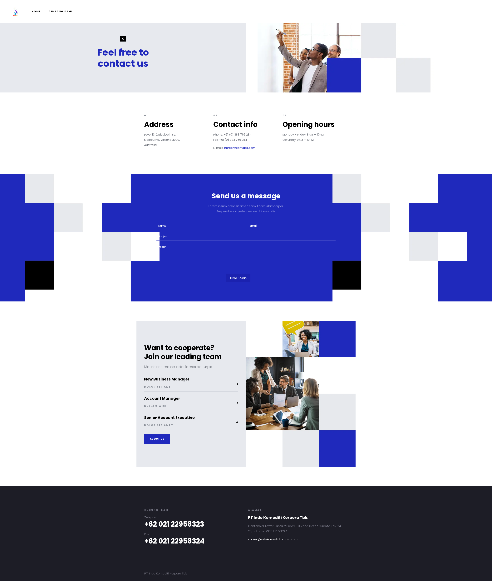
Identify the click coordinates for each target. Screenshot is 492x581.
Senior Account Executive (169, 417)
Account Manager (162, 398)
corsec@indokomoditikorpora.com (273, 539)
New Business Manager (166, 379)
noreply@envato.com (239, 148)
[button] (157, 439)
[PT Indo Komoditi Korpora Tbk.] (15, 11)
